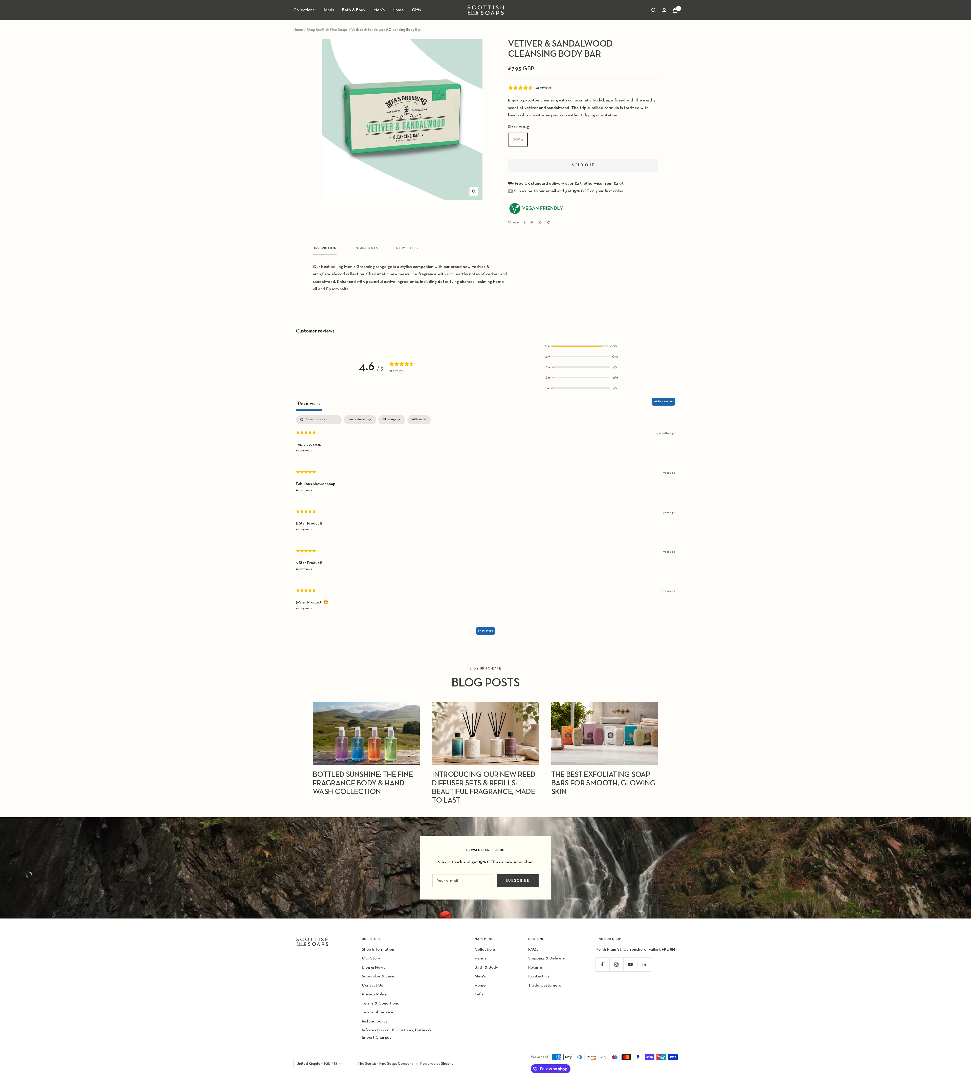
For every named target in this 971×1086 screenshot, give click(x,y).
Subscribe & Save (378, 976)
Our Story (371, 958)
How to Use (407, 248)
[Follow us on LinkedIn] (644, 964)
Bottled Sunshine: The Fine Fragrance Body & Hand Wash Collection (363, 783)
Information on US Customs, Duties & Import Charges (396, 1034)
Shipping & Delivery (546, 958)
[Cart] (675, 10)
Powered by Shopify (436, 1064)
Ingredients (366, 248)
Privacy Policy (374, 994)
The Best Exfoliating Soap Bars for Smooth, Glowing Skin (603, 783)
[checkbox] (419, 419)
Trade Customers (544, 985)
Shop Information (378, 949)
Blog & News (373, 967)
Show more (485, 630)
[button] (582, 346)
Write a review (663, 401)
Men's (379, 10)
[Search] (653, 10)
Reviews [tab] (309, 403)
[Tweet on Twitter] (540, 222)
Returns (535, 967)
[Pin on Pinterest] (532, 222)
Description (325, 248)
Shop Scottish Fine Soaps (327, 30)
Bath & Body (353, 10)
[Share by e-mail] (548, 222)
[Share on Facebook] (525, 222)
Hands (328, 10)
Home (398, 10)
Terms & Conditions (380, 1003)
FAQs (533, 949)
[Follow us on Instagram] (616, 964)
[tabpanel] (485, 527)
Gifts (416, 10)
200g (518, 139)
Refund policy (374, 1021)
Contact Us (372, 985)
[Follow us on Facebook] (602, 964)
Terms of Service (377, 1012)
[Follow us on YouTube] (630, 964)
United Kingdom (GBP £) (317, 1064)
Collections (303, 10)
